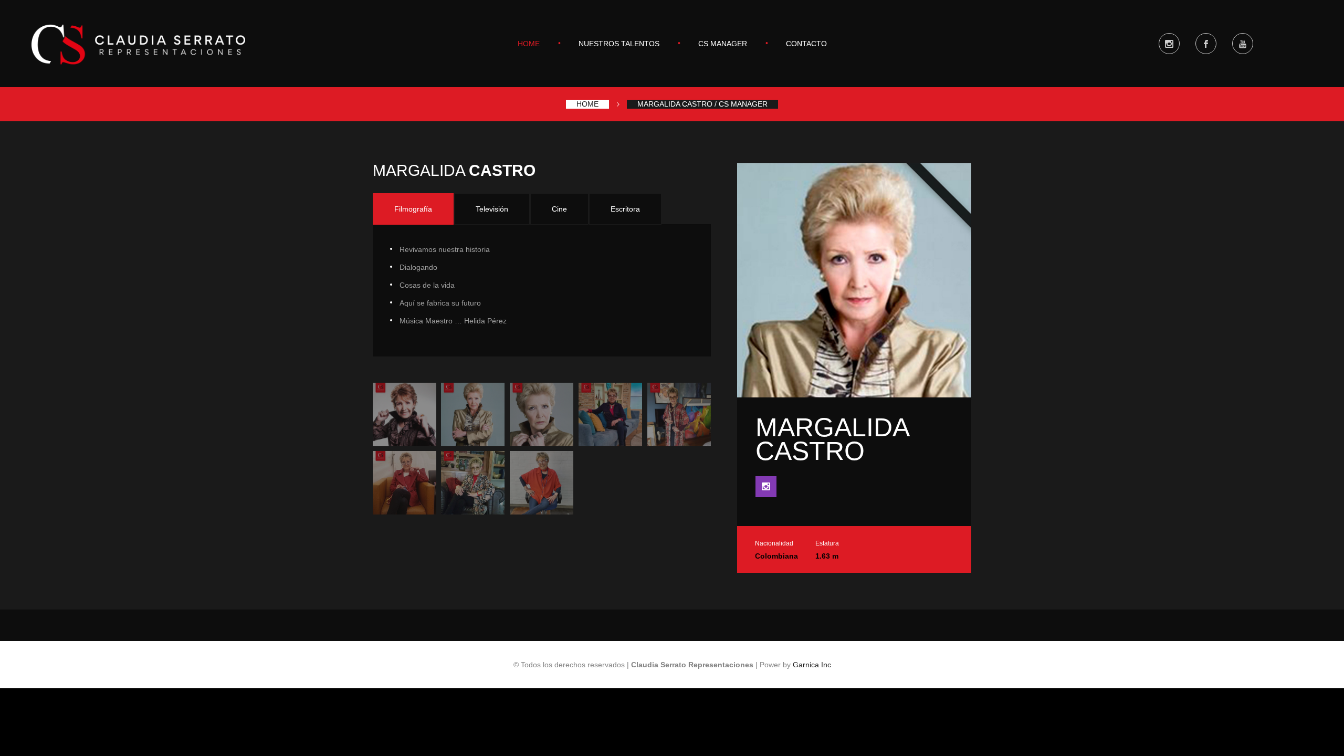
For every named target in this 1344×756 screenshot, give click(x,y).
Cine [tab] (559, 209)
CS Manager (722, 43)
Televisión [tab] (492, 209)
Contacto (806, 43)
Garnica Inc (812, 664)
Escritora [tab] (625, 209)
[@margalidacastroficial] (765, 486)
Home (529, 43)
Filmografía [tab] (413, 209)
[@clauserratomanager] (1169, 43)
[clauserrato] (1206, 43)
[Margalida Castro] (404, 414)
